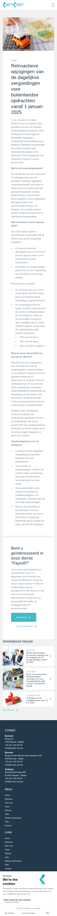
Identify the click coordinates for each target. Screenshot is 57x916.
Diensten (9, 799)
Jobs (7, 814)
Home (7, 795)
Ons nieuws (8, 710)
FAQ (7, 822)
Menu (53, 5)
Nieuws (8, 810)
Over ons (9, 803)
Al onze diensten (25, 626)
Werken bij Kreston (13, 818)
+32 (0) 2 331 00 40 (13, 745)
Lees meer (22, 617)
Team (7, 806)
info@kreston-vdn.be (14, 748)
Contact (8, 825)
